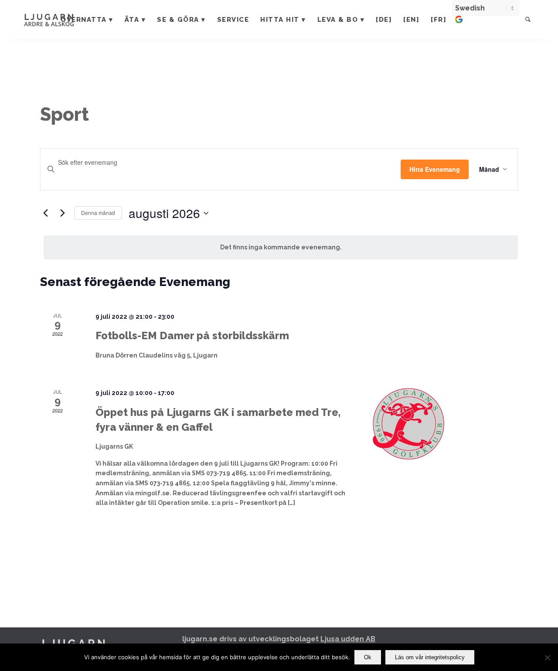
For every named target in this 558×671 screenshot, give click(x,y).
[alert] (281, 247)
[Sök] (528, 19)
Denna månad (98, 212)
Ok (367, 657)
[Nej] (547, 657)
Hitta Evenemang (434, 169)
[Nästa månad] (62, 213)
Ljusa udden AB (347, 639)
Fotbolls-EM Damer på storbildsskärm (192, 335)
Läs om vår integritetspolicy (430, 657)
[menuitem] (87, 19)
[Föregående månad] (45, 213)
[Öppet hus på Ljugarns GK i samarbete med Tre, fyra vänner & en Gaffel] (445, 424)
